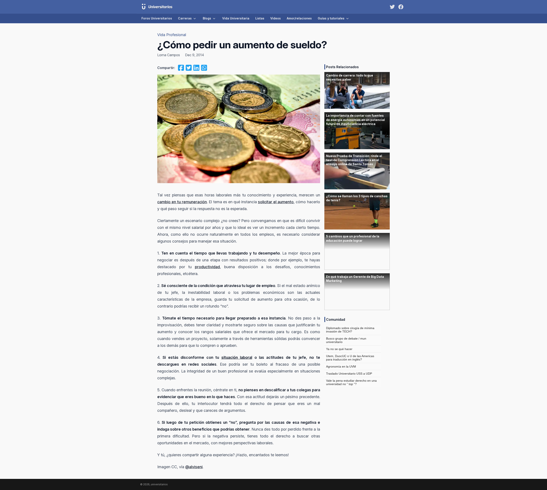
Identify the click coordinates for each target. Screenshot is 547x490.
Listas (259, 18)
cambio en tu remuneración (182, 202)
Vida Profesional (171, 34)
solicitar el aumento (276, 202)
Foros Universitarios (156, 18)
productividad (207, 267)
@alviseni (194, 467)
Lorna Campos (168, 55)
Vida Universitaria (235, 18)
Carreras (185, 18)
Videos (275, 18)
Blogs (207, 18)
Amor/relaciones (299, 18)
